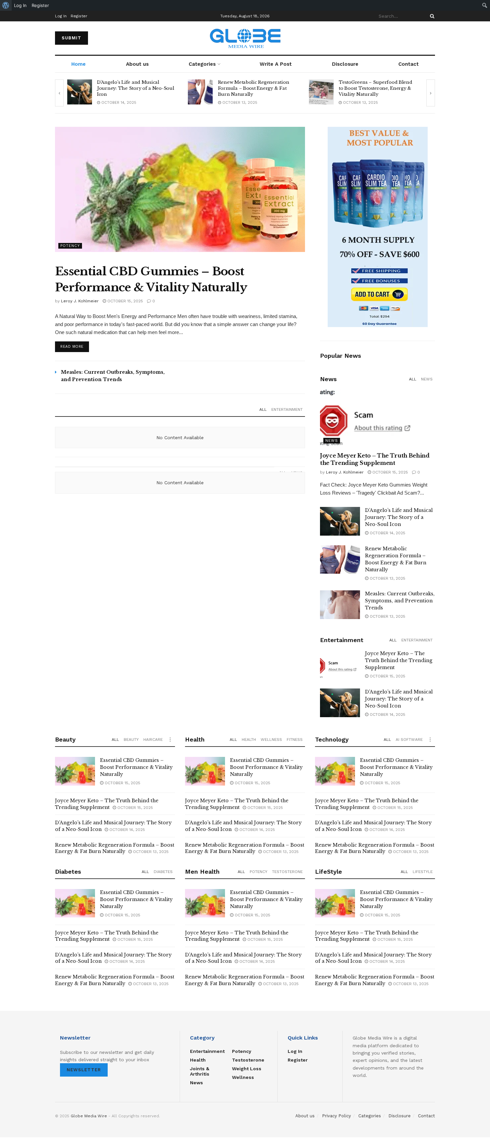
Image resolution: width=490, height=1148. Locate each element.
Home (78, 64)
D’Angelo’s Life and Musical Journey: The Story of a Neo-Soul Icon (399, 517)
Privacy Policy (336, 1115)
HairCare (153, 739)
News (427, 379)
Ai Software (409, 739)
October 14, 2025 (386, 533)
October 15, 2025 (124, 301)
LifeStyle (423, 871)
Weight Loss (246, 1068)
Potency (70, 246)
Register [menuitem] (40, 5)
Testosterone (287, 871)
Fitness (295, 739)
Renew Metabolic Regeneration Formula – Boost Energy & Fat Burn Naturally (132, 88)
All (263, 409)
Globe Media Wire (89, 1116)
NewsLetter (84, 1069)
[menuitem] (6, 5)
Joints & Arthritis (199, 1071)
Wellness (271, 739)
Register (79, 16)
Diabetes (163, 871)
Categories (202, 64)
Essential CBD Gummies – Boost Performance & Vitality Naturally (136, 767)
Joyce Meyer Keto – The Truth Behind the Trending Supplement (398, 660)
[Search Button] (431, 16)
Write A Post (276, 64)
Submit (71, 37)
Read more (72, 346)
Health (249, 739)
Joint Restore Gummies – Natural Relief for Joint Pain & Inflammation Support (377, 88)
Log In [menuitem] (20, 5)
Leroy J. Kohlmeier (80, 301)
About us (137, 64)
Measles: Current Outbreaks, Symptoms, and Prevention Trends (400, 601)
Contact (408, 64)
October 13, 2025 (118, 102)
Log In (61, 16)
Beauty (131, 739)
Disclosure (345, 64)
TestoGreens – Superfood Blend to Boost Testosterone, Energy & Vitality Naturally (254, 88)
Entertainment (287, 409)
